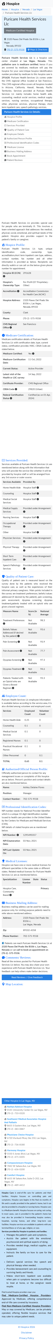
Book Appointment (15, 156)
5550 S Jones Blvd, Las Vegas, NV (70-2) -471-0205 (23, 1153)
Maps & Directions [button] (38, 50)
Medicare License (15, 147)
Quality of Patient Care (17, 130)
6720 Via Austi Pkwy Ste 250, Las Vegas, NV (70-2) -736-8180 (25, 1140)
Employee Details (15, 134)
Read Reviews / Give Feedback (27, 977)
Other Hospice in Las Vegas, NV (19, 1101)
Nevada (26, 9)
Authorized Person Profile (19, 139)
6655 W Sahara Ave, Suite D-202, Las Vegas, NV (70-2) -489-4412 (23, 1180)
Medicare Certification (17, 121)
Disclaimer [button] (26, 1332)
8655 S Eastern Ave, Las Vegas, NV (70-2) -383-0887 (25, 1124)
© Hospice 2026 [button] (26, 1327)
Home (5, 9)
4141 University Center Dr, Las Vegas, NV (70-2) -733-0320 (26, 1110)
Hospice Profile (14, 117)
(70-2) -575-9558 (15, 50)
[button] (4, 276)
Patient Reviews (14, 160)
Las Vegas (37, 9)
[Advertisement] (26, 190)
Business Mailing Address (19, 151)
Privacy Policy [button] (26, 1338)
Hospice (15, 9)
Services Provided (15, 126)
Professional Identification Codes (22, 143)
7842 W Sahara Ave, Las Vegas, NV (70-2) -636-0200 (23, 1166)
